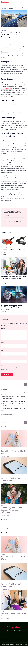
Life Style (3, 505)
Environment (4, 639)
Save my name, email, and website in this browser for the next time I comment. (13, 368)
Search (25, 384)
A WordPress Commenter (7, 418)
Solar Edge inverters (6, 88)
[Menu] (26, 2)
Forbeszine (12, 644)
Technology (3, 30)
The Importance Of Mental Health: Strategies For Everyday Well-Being (12, 220)
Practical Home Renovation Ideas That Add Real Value (13, 401)
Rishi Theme (24, 644)
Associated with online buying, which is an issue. (14, 479)
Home (2, 636)
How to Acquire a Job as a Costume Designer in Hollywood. (11, 510)
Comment (3, 328)
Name (2, 342)
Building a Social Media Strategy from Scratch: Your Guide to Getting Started (13, 212)
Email (2, 350)
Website (2, 357)
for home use (4, 52)
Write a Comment (21, 40)
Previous (7, 215)
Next (5, 224)
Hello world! (16, 418)
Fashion (3, 449)
